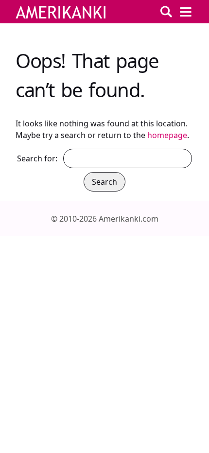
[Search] (166, 11)
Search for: (37, 158)
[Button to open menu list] (185, 11)
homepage (167, 135)
